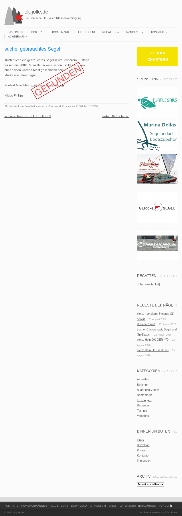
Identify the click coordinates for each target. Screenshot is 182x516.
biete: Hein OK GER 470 (152, 339)
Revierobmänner (34, 505)
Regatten (109, 32)
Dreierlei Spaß (146, 324)
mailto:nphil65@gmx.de (47, 85)
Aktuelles (143, 379)
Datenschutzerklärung (137, 505)
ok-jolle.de (36, 12)
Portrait (38, 32)
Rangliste (133, 32)
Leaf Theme (144, 512)
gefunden (70, 106)
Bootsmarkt (61, 32)
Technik (142, 410)
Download (143, 445)
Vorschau (143, 415)
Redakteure (59, 505)
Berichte (142, 384)
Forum (164, 505)
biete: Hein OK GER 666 (152, 350)
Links (140, 440)
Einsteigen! (86, 32)
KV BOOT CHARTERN (157, 56)
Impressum (144, 460)
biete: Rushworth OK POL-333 (27, 116)
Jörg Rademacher (34, 106)
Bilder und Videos (148, 389)
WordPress (171, 512)
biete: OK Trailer (115, 116)
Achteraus (16, 36)
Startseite (16, 32)
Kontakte (158, 32)
